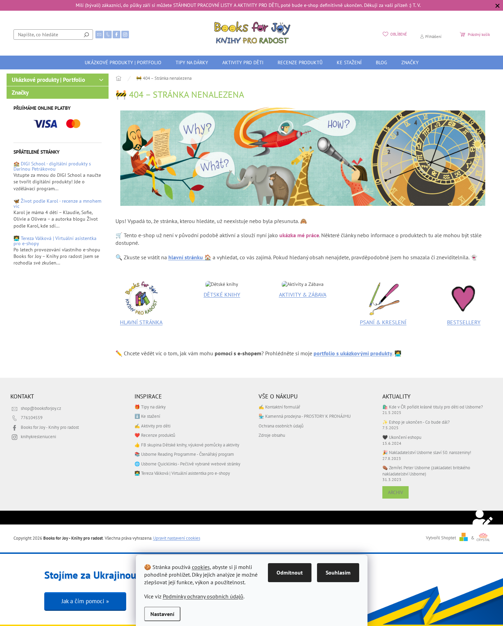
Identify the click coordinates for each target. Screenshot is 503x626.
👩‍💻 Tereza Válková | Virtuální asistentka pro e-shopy (54, 241)
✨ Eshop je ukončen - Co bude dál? (416, 422)
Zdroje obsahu (272, 435)
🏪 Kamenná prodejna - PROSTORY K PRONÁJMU (305, 416)
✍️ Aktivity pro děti (152, 425)
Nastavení (162, 613)
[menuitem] (123, 62)
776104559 (32, 417)
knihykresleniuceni (38, 436)
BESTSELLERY (464, 322)
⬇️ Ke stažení (147, 416)
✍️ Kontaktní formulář (279, 407)
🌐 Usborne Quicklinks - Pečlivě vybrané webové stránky (187, 463)
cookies (201, 567)
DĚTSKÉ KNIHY (222, 294)
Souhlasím (338, 572)
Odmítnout (290, 572)
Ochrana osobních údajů (281, 425)
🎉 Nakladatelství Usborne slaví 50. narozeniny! (426, 452)
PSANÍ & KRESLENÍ (383, 322)
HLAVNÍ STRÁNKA (141, 322)
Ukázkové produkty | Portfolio (48, 80)
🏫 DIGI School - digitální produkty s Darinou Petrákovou (52, 166)
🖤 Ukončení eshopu (401, 437)
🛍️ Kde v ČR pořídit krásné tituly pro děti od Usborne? (432, 407)
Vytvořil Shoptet (441, 537)
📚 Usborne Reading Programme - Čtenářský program (184, 454)
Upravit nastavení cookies (176, 538)
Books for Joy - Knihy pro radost (50, 427)
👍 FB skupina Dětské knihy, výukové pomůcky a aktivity (186, 444)
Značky (20, 92)
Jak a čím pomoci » (85, 601)
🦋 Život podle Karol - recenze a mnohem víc (57, 204)
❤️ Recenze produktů (154, 435)
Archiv (395, 492)
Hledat (86, 34)
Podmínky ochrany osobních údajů (203, 596)
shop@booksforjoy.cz (41, 408)
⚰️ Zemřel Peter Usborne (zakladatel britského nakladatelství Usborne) (426, 470)
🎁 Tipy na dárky (150, 407)
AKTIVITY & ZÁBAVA (302, 294)
